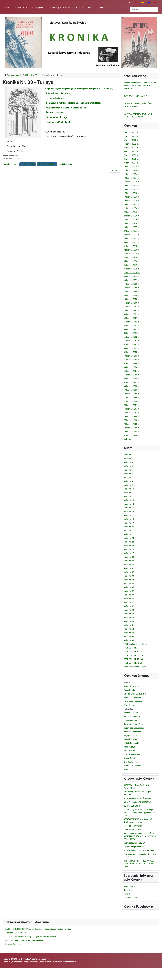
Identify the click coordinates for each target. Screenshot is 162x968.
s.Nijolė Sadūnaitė (131, 743)
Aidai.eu (127, 894)
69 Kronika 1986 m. (132, 390)
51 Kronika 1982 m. (132, 322)
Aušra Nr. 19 (129, 523)
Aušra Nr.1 (128, 455)
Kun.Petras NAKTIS (132, 806)
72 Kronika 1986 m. (132, 401)
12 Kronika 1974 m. (132, 174)
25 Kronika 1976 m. (132, 223)
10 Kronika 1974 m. (132, 166)
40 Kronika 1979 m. (132, 280)
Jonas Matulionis (131, 739)
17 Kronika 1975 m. (132, 193)
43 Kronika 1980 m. (132, 291)
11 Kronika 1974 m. (132, 170)
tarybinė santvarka (28, 164)
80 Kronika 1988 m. (132, 431)
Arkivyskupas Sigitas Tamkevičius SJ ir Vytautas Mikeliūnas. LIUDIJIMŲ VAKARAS (140, 86)
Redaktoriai (128, 682)
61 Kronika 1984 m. (132, 360)
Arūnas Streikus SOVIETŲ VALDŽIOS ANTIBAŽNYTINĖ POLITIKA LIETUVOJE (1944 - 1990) (140, 836)
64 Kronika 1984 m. (132, 371)
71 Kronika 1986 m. (132, 397)
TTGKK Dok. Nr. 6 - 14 (133, 651)
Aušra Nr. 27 (129, 553)
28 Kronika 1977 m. (132, 235)
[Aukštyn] (158, 963)
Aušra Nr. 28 (129, 557)
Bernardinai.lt (129, 886)
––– (125, 92)
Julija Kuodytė (130, 747)
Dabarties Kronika (20, 7)
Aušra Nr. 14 (129, 504)
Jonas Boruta (129, 690)
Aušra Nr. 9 (128, 485)
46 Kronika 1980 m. (132, 303)
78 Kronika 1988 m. (132, 424)
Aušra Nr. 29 (129, 561)
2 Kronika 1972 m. (131, 136)
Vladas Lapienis (130, 769)
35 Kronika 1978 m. (132, 261)
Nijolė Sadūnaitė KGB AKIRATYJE (137, 802)
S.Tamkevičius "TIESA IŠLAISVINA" (138, 798)
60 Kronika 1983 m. (132, 356)
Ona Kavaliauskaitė (132, 754)
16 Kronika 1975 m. (132, 189)
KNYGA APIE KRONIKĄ (133, 830)
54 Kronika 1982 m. (132, 333)
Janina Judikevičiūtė (132, 766)
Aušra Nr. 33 (129, 576)
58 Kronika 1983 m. (132, 348)
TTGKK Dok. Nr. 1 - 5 (132, 648)
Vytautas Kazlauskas (132, 732)
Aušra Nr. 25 (129, 546)
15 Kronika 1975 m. (132, 185)
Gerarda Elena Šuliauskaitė (135, 694)
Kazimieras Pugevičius (133, 724)
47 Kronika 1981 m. (132, 307)
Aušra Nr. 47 (129, 614)
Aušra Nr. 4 (128, 466)
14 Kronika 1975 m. (132, 182)
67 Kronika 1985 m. (132, 382)
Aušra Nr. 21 (129, 530)
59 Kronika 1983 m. (132, 352)
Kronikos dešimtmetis (133, 826)
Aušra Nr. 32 (129, 572)
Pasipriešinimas (65, 164)
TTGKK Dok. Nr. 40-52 (133, 663)
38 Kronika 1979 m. (132, 272)
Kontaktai (90, 7)
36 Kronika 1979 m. (132, 265)
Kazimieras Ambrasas (133, 701)
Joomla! (7, 962)
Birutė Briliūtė (129, 751)
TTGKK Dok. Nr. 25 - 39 (133, 659)
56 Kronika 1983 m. (132, 341)
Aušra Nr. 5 (128, 470)
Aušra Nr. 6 (128, 474)
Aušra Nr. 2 (128, 458)
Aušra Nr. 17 (129, 515)
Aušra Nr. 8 (128, 481)
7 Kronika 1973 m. (131, 155)
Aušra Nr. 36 (129, 587)
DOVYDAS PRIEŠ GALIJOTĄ (135, 96)
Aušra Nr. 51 (129, 625)
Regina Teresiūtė (130, 758)
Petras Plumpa (130, 705)
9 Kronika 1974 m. (131, 163)
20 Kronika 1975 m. (132, 204)
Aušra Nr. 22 (129, 534)
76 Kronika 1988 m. (132, 416)
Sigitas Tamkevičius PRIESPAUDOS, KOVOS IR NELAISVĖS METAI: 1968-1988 (139, 864)
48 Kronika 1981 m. (132, 310)
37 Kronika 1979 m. (132, 269)
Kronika (7, 7)
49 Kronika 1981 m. (132, 314)
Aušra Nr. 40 (129, 599)
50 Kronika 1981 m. (132, 318)
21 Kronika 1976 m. (132, 208)
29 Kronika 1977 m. (132, 238)
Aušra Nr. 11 (129, 493)
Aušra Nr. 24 (129, 542)
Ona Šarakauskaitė (131, 762)
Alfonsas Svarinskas (132, 716)
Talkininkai (128, 709)
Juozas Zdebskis (131, 713)
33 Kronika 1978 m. (132, 254)
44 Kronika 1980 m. (132, 295)
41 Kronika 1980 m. (132, 284)
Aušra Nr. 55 (129, 633)
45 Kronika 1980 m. (132, 299)
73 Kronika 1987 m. (132, 405)
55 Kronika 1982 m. (132, 337)
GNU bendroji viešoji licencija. (64, 962)
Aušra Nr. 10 (129, 489)
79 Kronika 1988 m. (132, 428)
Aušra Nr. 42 (129, 606)
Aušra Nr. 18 (129, 519)
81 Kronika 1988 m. (132, 435)
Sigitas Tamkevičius (132, 686)
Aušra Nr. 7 (128, 477)
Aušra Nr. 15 (129, 508)
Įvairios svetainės (131, 898)
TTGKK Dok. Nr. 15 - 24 (133, 655)
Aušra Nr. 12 (129, 496)
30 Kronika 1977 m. (132, 242)
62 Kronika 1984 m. (132, 363)
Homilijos (79, 7)
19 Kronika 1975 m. (132, 201)
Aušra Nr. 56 (129, 636)
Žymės (100, 7)
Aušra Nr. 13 (129, 500)
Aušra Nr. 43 (129, 610)
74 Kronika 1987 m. (132, 409)
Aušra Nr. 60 (129, 640)
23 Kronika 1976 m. (132, 216)
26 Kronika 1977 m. (132, 227)
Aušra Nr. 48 (129, 617)
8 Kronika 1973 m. (131, 159)
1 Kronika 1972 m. (131, 132)
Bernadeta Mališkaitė (132, 698)
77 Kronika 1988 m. (132, 420)
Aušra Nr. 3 (128, 462)
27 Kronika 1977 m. (132, 231)
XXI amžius (128, 890)
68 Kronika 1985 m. (132, 386)
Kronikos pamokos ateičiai (61, 7)
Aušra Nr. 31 (129, 568)
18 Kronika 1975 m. (132, 197)
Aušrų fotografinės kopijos (135, 667)
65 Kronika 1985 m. (132, 375)
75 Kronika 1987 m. (132, 413)
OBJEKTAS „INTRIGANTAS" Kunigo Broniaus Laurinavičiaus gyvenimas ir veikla (139, 813)
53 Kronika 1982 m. (132, 329)
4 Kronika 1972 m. (131, 144)
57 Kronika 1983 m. (132, 344)
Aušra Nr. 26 (129, 549)
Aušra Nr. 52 (129, 629)
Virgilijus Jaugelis (131, 735)
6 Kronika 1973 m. (131, 151)
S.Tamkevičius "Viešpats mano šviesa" (140, 850)
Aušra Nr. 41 (129, 602)
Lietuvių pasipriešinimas (134, 847)
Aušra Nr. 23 (129, 538)
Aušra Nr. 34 (129, 580)
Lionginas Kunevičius (132, 720)
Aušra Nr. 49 (129, 621)
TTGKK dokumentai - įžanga (135, 644)
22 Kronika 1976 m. (132, 212)
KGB (15, 164)
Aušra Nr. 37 (129, 591)
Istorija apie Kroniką (39, 7)
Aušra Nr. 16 (129, 511)
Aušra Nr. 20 (129, 527)
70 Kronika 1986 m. (132, 394)
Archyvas (127, 439)
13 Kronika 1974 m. (132, 178)
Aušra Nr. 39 (129, 595)
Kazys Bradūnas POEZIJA (134, 843)
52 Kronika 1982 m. (132, 325)
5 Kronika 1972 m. (131, 148)
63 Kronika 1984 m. (132, 367)
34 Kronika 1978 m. (132, 257)
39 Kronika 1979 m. (132, 276)
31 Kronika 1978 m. (132, 246)
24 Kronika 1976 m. (132, 219)
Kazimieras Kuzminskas (134, 728)
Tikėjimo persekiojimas (47, 164)
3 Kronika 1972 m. (131, 140)
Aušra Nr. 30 (129, 564)
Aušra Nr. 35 (129, 583)
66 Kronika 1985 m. (132, 378)
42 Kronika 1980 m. (132, 288)
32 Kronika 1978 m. (132, 250)
